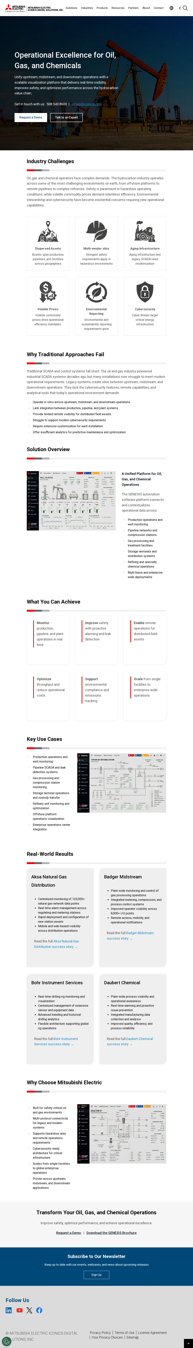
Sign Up (96, 1275)
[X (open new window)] (29, 1310)
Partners (133, 8)
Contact (159, 8)
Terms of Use (124, 1333)
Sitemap (132, 1337)
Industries (87, 8)
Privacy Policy (100, 1333)
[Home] (33, 8)
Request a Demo (30, 117)
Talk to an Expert (66, 117)
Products (102, 8)
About (146, 8)
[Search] (185, 8)
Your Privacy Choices (107, 1337)
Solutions (71, 8)
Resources (118, 8)
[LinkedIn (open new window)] (9, 1310)
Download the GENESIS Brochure (112, 1233)
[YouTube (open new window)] (20, 1310)
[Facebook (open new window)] (39, 1310)
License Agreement (152, 1333)
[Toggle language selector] (171, 8)
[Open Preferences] (6, 1341)
